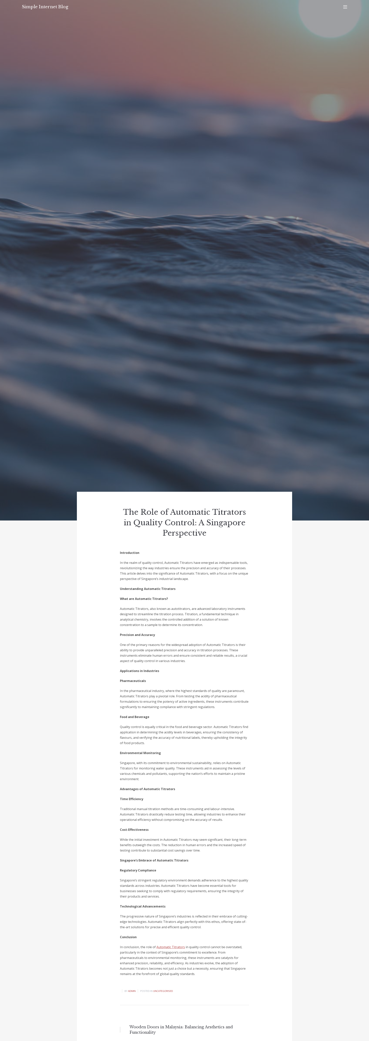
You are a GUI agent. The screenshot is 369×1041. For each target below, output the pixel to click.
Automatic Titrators (170, 947)
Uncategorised (163, 991)
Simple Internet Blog (45, 6)
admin (132, 991)
